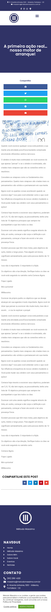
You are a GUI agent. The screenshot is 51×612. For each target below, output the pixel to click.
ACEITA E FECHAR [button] (26, 606)
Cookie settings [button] (10, 607)
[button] (37, 16)
